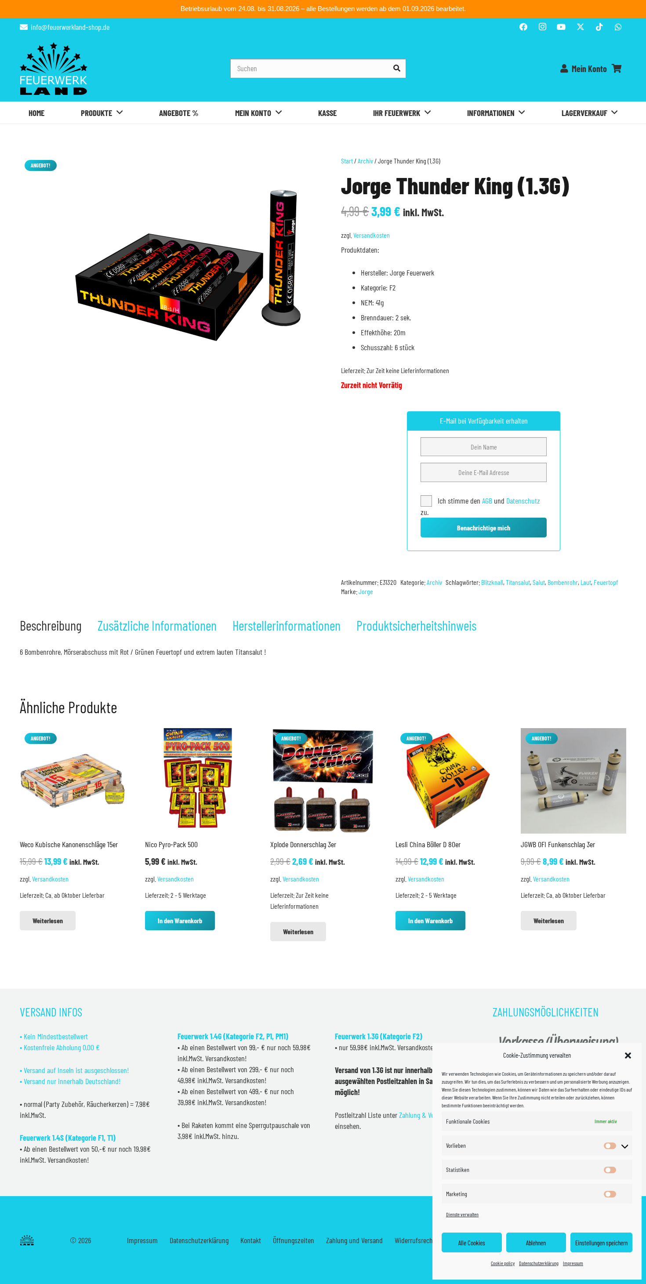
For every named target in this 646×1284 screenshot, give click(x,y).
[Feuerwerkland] (53, 68)
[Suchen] (397, 68)
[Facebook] (523, 27)
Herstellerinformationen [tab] (286, 625)
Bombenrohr (563, 582)
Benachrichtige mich (483, 527)
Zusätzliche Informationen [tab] (157, 625)
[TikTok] (599, 27)
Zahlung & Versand (424, 1115)
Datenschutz (523, 500)
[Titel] (580, 27)
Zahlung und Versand (354, 1240)
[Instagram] (542, 27)
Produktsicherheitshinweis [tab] (416, 625)
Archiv (365, 160)
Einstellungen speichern (601, 1243)
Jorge (366, 591)
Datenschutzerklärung (539, 1263)
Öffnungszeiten (293, 1240)
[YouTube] (561, 27)
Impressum (573, 1263)
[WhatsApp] (618, 27)
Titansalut (518, 582)
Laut (586, 582)
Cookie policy (503, 1263)
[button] (628, 1055)
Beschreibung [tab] (51, 625)
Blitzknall (492, 582)
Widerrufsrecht (415, 1240)
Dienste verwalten (462, 1214)
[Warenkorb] (616, 69)
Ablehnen (536, 1243)
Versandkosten (371, 235)
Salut (539, 582)
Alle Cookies (471, 1243)
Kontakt (250, 1240)
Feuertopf (606, 582)
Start (347, 160)
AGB (488, 500)
